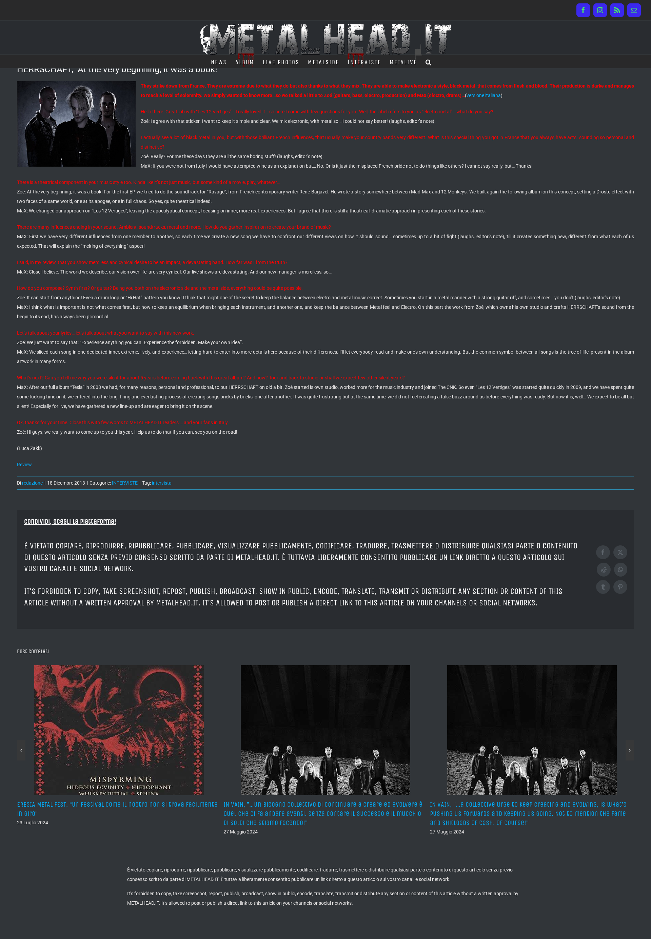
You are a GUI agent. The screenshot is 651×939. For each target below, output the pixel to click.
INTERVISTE (125, 483)
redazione (32, 483)
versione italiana (484, 95)
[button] (429, 61)
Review (24, 464)
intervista (162, 483)
